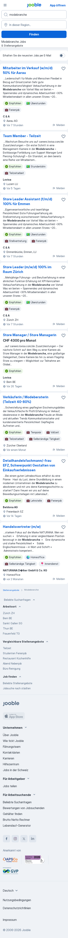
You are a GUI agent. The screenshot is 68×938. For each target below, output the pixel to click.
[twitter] (24, 838)
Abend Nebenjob (12, 663)
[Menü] (5, 5)
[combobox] (11, 890)
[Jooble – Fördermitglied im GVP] (10, 870)
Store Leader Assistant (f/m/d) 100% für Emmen (27, 201)
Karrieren (8, 758)
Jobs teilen (10, 786)
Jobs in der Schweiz (15, 770)
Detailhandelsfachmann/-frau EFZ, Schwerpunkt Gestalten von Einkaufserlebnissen (29, 465)
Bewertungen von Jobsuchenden (23, 808)
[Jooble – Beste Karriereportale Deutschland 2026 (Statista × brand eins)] (35, 859)
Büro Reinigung (11, 668)
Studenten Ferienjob (14, 653)
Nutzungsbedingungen (17, 900)
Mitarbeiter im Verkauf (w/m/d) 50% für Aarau (28, 70)
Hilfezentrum (11, 764)
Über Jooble (10, 735)
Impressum (10, 920)
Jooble (26, 930)
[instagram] (15, 838)
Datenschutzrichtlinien (17, 908)
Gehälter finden (12, 814)
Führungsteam (11, 746)
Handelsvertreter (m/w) (22, 527)
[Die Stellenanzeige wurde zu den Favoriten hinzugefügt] (63, 68)
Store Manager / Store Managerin (29, 335)
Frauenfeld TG (11, 633)
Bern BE (7, 618)
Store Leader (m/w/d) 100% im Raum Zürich (27, 269)
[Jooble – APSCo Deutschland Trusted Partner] (10, 859)
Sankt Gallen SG (12, 623)
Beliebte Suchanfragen (17, 599)
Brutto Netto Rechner (16, 820)
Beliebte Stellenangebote (17, 683)
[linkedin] (32, 838)
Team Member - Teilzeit (22, 136)
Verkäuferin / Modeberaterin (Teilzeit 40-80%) (25, 399)
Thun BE (8, 628)
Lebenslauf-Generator (17, 825)
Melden (60, 125)
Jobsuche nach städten (17, 688)
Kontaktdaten (11, 752)
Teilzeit (7, 648)
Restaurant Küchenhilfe (17, 658)
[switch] (62, 55)
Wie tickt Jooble (13, 741)
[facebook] (6, 838)
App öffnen (58, 5)
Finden (34, 34)
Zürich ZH (9, 613)
